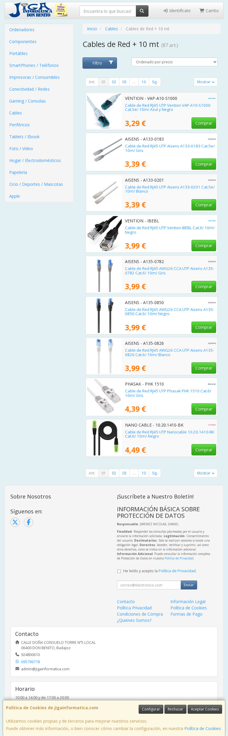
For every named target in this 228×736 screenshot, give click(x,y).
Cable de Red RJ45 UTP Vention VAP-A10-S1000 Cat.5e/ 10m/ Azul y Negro (167, 107)
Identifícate (179, 10)
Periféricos (19, 125)
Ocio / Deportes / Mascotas (36, 184)
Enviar (189, 584)
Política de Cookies (202, 728)
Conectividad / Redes (29, 89)
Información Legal (187, 601)
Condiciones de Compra (140, 614)
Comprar (203, 123)
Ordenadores (21, 29)
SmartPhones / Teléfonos (34, 65)
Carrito (212, 10)
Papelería (18, 172)
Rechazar (175, 709)
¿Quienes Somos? (134, 620)
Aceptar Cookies (205, 709)
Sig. (155, 81)
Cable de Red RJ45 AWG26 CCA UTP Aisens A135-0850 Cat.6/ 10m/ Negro (169, 312)
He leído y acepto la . (160, 570)
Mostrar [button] (204, 81)
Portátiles (18, 53)
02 (114, 81)
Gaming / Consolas (27, 101)
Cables (15, 113)
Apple (14, 196)
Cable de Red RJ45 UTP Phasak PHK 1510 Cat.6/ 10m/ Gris (168, 393)
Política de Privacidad (179, 558)
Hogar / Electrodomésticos (35, 160)
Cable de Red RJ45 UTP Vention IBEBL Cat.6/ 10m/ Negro (170, 230)
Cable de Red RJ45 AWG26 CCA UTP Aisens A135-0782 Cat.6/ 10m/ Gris (169, 271)
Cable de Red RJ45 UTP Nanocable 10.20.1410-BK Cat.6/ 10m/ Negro (169, 434)
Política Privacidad (134, 608)
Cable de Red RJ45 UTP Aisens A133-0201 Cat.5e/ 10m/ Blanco (170, 189)
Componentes (23, 41)
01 (104, 81)
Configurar (151, 709)
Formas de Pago (186, 614)
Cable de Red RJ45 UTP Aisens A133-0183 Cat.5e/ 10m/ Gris (170, 148)
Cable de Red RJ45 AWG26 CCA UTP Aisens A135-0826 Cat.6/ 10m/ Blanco (169, 352)
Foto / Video (21, 148)
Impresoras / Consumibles (34, 77)
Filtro (97, 63)
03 (124, 81)
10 (144, 81)
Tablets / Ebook (24, 136)
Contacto (126, 601)
